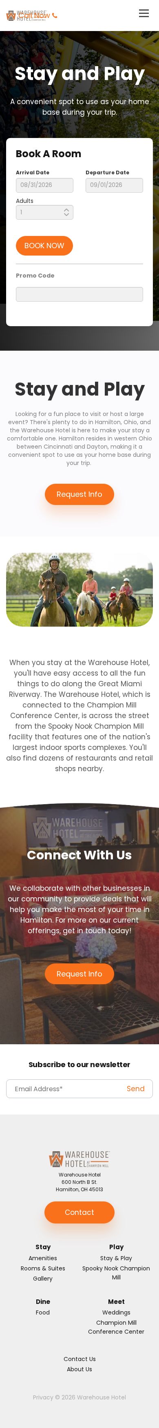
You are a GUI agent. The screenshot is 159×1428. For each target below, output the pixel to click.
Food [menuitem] (43, 1312)
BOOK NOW (44, 245)
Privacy (43, 1397)
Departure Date (107, 172)
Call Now (34, 15)
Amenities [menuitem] (43, 1258)
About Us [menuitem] (79, 1369)
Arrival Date (32, 172)
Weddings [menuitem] (116, 1312)
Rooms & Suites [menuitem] (43, 1268)
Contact (79, 1212)
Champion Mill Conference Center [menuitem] (116, 1327)
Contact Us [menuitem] (80, 1359)
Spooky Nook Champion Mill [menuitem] (116, 1272)
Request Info (79, 494)
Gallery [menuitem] (43, 1279)
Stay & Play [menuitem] (116, 1258)
